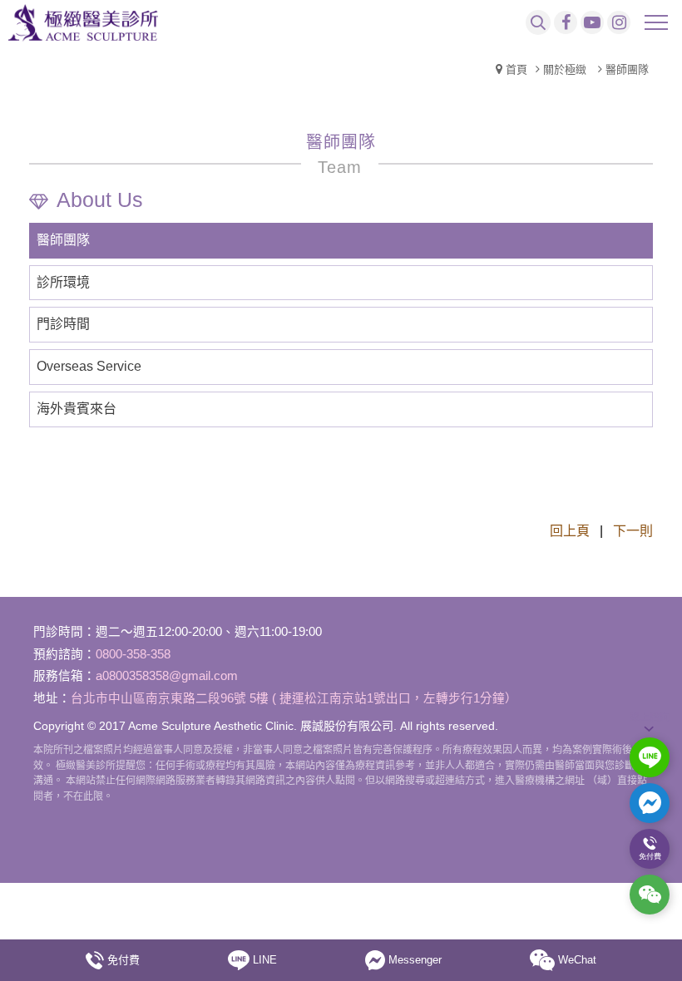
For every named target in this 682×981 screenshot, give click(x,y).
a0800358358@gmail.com (167, 676)
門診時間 (63, 324)
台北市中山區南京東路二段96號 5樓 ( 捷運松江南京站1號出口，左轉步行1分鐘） (294, 698)
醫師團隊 (63, 240)
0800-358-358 (133, 654)
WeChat (577, 960)
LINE (265, 960)
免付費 (123, 960)
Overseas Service (89, 366)
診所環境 (63, 282)
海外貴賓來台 (76, 409)
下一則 (633, 531)
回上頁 (570, 531)
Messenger (415, 960)
